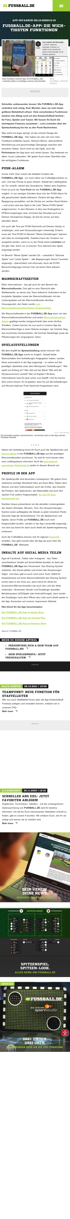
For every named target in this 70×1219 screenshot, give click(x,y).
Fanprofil (54, 537)
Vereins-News (9, 453)
